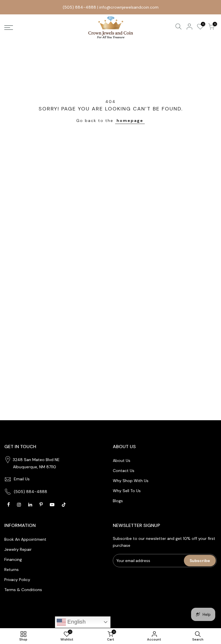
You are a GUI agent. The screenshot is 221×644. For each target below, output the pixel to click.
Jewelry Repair (18, 549)
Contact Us (123, 470)
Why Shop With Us (130, 480)
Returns (11, 569)
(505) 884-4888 (79, 7)
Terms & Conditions (23, 589)
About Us (121, 460)
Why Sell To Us (127, 490)
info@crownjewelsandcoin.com (129, 7)
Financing (13, 559)
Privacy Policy (17, 579)
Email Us (22, 478)
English (76, 622)
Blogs (118, 500)
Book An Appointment (25, 539)
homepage (130, 120)
